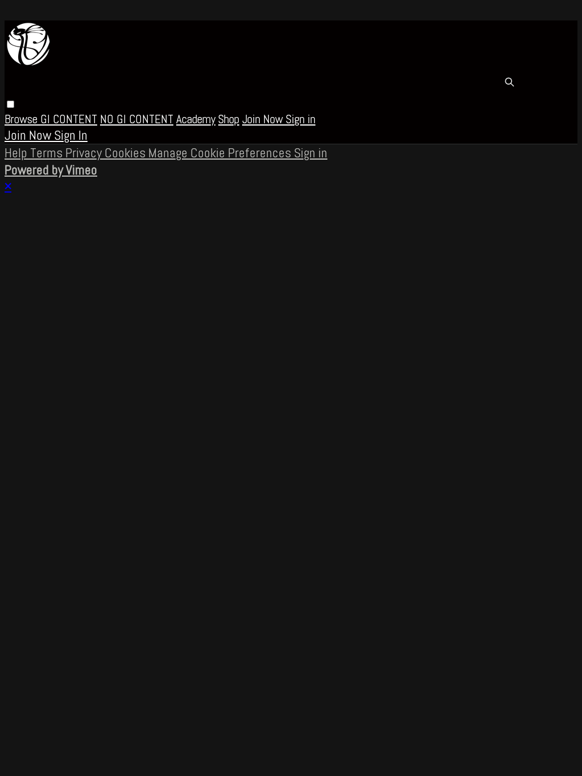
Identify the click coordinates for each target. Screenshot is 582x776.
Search (509, 81)
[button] (10, 104)
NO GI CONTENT (136, 119)
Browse (22, 119)
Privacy (85, 152)
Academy (195, 119)
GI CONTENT (68, 119)
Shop (228, 119)
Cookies (126, 152)
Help (17, 152)
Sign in (300, 119)
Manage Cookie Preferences (221, 152)
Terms (47, 152)
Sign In (71, 135)
